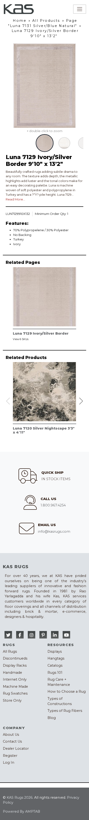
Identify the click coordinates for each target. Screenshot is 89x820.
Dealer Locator (16, 748)
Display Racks (15, 665)
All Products (46, 20)
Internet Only (15, 679)
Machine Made (15, 686)
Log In (8, 762)
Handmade (12, 672)
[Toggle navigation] (79, 9)
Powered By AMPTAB (21, 811)
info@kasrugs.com (54, 531)
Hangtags (55, 658)
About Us (11, 734)
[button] (81, 401)
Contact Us (12, 741)
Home (19, 20)
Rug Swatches (15, 693)
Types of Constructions (59, 701)
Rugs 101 (54, 672)
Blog (51, 718)
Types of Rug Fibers (64, 711)
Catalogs (54, 665)
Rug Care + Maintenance (58, 682)
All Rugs (10, 651)
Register (10, 756)
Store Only (12, 700)
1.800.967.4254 (53, 505)
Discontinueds (15, 658)
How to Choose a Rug (66, 691)
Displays (54, 651)
